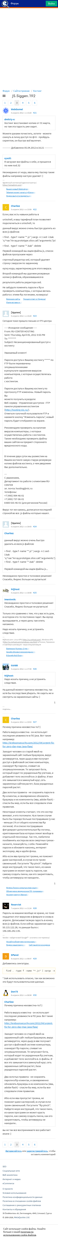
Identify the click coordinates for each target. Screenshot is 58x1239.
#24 (35, 526)
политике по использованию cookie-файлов (19, 1233)
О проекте (8, 1188)
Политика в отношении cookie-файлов (22, 1201)
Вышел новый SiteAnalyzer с (18, 189)
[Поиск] (42, 4)
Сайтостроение (21, 90)
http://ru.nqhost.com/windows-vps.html (20, 642)
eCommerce (8, 1183)
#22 (35, 209)
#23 (35, 315)
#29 (35, 958)
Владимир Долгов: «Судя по (18, 648)
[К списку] (9, 96)
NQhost (15, 589)
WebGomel (17, 109)
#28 (35, 908)
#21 (35, 112)
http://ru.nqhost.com (31, 639)
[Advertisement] (29, 16)
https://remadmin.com (12, 185)
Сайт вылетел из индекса (39, 945)
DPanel (15, 954)
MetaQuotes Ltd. (22, 1217)
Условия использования (14, 1192)
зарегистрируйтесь (37, 1150)
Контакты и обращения (14, 1209)
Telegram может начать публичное (21, 192)
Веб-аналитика (10, 1174)
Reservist (16, 904)
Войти (51, 3)
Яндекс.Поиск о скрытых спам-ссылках (22, 887)
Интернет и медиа (11, 1179)
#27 (35, 722)
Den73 (14, 991)
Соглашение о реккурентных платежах (22, 1205)
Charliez (15, 205)
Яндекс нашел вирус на (16, 945)
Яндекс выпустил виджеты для (19, 196)
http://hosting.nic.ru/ (16, 409)
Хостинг (37, 90)
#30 (35, 995)
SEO (4, 1166)
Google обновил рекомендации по (21, 652)
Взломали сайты (13, 299)
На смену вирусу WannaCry (17, 894)
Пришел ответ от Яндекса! (34, 299)
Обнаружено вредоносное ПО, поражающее (25, 891)
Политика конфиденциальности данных (22, 1197)
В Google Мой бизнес (15, 655)
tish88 (14, 665)
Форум (6, 90)
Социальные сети (11, 1170)
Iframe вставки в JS (14, 302)
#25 (35, 592)
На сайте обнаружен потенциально (21, 941)
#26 (35, 668)
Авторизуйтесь (13, 1150)
